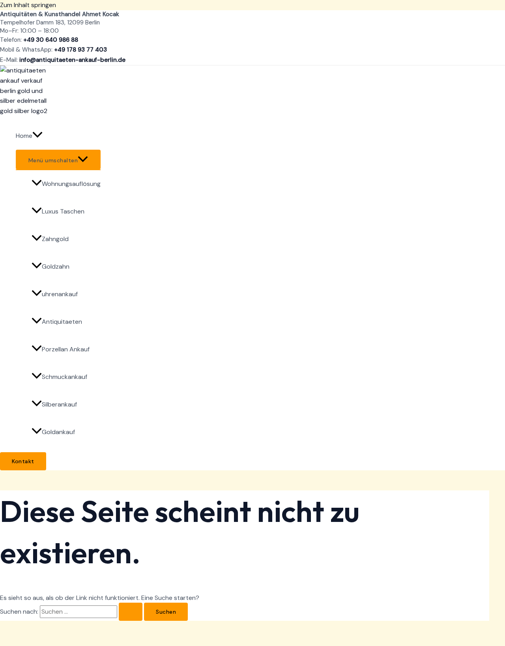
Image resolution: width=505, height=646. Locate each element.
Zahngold (55, 239)
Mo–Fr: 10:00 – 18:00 (29, 31)
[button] (23, 461)
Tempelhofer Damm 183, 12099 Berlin (50, 22)
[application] (37, 136)
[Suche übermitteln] (130, 612)
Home (24, 136)
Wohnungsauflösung (71, 184)
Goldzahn (55, 266)
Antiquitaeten (62, 321)
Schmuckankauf (64, 377)
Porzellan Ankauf (66, 349)
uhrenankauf (60, 294)
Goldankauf (58, 432)
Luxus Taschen (63, 211)
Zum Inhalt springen (28, 5)
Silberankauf (59, 404)
